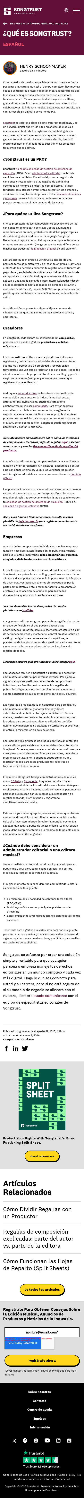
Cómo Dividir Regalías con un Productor (37, 1213)
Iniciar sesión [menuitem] (40, 1427)
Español (13, 44)
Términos (32, 1370)
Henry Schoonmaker (43, 66)
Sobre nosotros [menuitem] (39, 1392)
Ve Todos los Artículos (42, 1289)
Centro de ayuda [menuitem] (39, 1410)
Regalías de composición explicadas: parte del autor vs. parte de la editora (38, 1238)
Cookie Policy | (67, 1475)
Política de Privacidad (51, 1370)
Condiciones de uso (15, 1475)
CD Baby (16, 781)
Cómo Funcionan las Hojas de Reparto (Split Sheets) (37, 1265)
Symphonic (31, 781)
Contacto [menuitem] (39, 1401)
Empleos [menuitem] (39, 1419)
